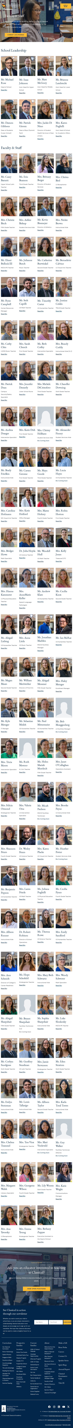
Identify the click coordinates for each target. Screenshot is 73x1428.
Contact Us (62, 1356)
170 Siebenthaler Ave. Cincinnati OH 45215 (59, 1411)
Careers (61, 1351)
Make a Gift (62, 1343)
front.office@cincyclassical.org (53, 1425)
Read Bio (22, 93)
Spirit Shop (62, 1365)
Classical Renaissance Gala (62, 1376)
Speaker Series (63, 1360)
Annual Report (64, 1369)
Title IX (61, 1383)
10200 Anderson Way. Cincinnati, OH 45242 (59, 1420)
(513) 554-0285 (66, 1425)
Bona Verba (62, 1347)
